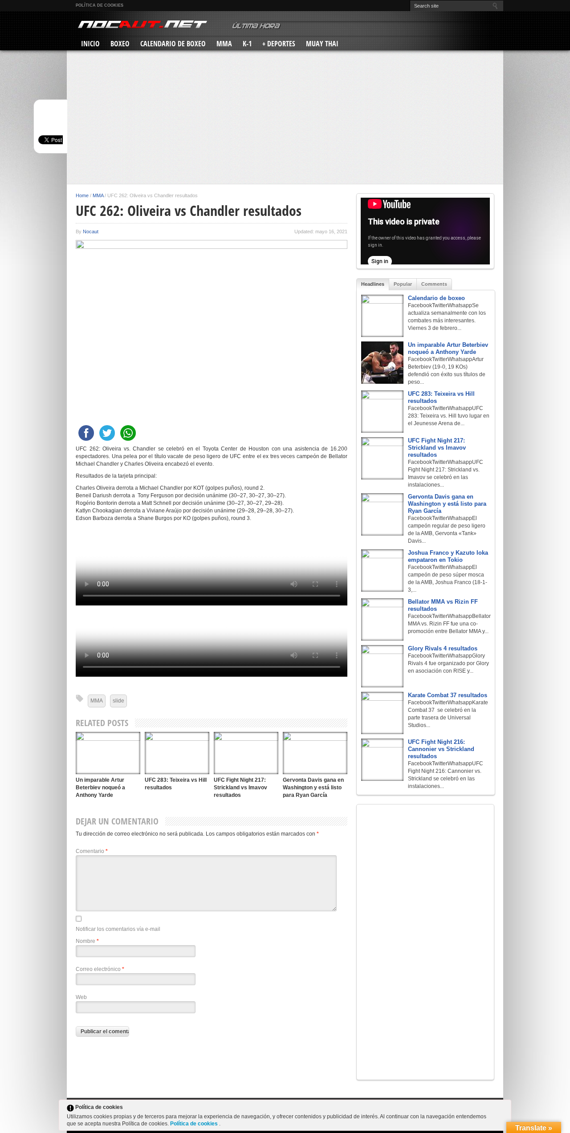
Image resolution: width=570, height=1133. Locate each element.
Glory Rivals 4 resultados (442, 648)
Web (81, 997)
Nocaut (90, 231)
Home (82, 195)
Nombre (87, 941)
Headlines (372, 284)
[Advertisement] (285, 117)
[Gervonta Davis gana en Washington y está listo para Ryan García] (315, 753)
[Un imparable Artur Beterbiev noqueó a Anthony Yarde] (108, 753)
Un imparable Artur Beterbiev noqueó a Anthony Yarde (100, 787)
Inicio (90, 44)
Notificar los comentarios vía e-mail (118, 929)
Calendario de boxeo (436, 298)
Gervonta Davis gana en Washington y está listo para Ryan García (313, 787)
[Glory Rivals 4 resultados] (382, 666)
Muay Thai (322, 44)
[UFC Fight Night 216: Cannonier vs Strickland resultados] (382, 760)
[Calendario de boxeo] (382, 316)
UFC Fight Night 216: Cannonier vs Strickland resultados (441, 749)
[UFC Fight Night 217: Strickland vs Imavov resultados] (246, 753)
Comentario (92, 851)
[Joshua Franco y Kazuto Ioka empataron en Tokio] (382, 570)
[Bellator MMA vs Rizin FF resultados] (382, 619)
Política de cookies (99, 5)
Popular (403, 284)
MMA (224, 44)
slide (118, 701)
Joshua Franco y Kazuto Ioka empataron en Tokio (448, 556)
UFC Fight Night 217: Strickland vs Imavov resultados (240, 787)
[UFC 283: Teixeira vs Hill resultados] (177, 753)
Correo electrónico (100, 969)
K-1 (247, 44)
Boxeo (120, 44)
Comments (434, 284)
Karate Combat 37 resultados (447, 695)
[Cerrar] (503, 1109)
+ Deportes (278, 44)
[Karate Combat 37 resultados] (382, 713)
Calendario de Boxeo (173, 44)
